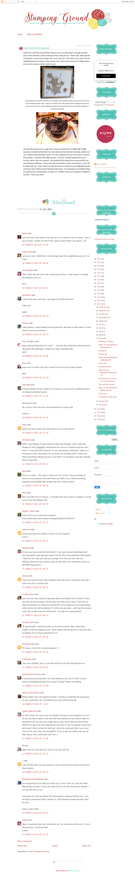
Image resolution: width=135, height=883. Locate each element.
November (103, 310)
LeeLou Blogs (73, 870)
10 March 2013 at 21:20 (35, 396)
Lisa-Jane (26, 384)
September (103, 317)
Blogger (110, 524)
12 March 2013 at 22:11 (35, 753)
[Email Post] (40, 209)
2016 (99, 293)
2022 (99, 273)
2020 (99, 280)
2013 (99, 304)
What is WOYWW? (34, 34)
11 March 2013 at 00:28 (35, 485)
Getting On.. (103, 351)
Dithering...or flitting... (106, 341)
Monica (25, 323)
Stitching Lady (28, 644)
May (100, 331)
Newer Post (22, 845)
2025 (99, 262)
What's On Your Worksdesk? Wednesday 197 (107, 372)
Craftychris (27, 659)
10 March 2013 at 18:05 (35, 263)
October (102, 314)
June (100, 328)
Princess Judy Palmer (31, 692)
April (101, 335)
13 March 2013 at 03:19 (35, 813)
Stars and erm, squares (107, 384)
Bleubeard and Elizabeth (32, 779)
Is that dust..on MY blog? (108, 397)
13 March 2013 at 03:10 (35, 772)
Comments (101, 513)
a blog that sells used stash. (104, 239)
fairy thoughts (28, 341)
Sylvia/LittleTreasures (31, 674)
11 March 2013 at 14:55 (35, 667)
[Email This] (43, 209)
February (102, 401)
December (103, 307)
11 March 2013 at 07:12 (35, 522)
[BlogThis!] (45, 209)
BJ (23, 745)
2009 (99, 419)
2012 (99, 409)
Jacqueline (26, 295)
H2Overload (103, 354)
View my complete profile (105, 167)
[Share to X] (47, 209)
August (101, 321)
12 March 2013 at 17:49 (35, 738)
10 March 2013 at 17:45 (35, 245)
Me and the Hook (105, 367)
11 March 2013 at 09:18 (35, 637)
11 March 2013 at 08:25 (35, 587)
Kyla (24, 363)
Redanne (26, 548)
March (101, 338)
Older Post (86, 845)
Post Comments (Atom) (39, 851)
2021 (99, 276)
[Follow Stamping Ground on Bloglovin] (102, 220)
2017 (99, 290)
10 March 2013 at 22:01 (35, 417)
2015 (99, 297)
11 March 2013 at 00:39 (35, 504)
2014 (99, 300)
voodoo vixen (28, 594)
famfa (25, 820)
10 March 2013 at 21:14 (35, 377)
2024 (99, 266)
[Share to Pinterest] (51, 209)
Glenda (25, 576)
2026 (99, 259)
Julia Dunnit (102, 164)
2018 (99, 287)
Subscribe (106, 76)
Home (19, 34)
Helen (24, 233)
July (100, 324)
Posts (99, 509)
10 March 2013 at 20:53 (35, 334)
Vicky (24, 492)
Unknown (26, 529)
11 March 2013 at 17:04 (35, 685)
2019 (99, 283)
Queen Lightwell (29, 711)
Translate (110, 105)
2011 (99, 412)
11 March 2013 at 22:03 (35, 704)
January (101, 405)
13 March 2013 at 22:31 (35, 834)
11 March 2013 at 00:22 (35, 464)
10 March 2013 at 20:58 (35, 356)
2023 (99, 269)
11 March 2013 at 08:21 (35, 541)
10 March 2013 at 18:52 (35, 288)
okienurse (26, 439)
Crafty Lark (27, 251)
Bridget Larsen (28, 511)
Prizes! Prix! (103, 363)
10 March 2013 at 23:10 (35, 433)
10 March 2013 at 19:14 (35, 316)
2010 (99, 416)
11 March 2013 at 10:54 (35, 652)
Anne (24, 424)
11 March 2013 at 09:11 (35, 615)
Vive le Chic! (103, 393)
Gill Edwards (27, 270)
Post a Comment (24, 841)
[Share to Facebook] (49, 209)
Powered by (101, 82)
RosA (24, 471)
